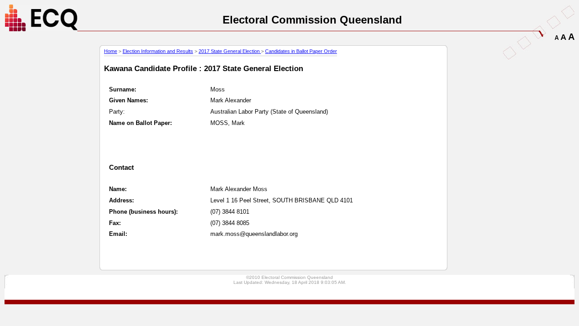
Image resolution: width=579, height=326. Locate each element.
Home (110, 51)
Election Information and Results (158, 51)
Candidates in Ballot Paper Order (301, 51)
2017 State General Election (230, 51)
